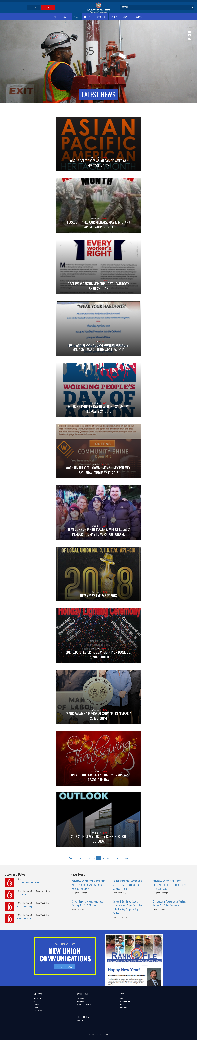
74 (99, 858)
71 (85, 858)
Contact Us (37, 998)
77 (113, 858)
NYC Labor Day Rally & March (28, 882)
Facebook (80, 998)
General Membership (24, 906)
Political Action (39, 1010)
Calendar (114, 17)
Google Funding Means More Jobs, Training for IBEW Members (87, 903)
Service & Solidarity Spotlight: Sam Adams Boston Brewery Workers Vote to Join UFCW (88, 884)
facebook (189, 31)
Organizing (138, 17)
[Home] (98, 7)
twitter (189, 34)
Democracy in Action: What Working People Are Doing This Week (169, 903)
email (189, 38)
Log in (34, 7)
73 (94, 858)
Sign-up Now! (65, 967)
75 (104, 858)
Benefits (87, 17)
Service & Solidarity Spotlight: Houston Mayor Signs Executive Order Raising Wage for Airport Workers (127, 907)
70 (80, 858)
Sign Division (21, 894)
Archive (123, 1004)
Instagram (80, 1001)
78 (118, 858)
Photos (36, 1004)
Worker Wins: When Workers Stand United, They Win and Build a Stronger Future (129, 884)
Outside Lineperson (24, 918)
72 (90, 858)
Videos (36, 1007)
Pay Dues (48, 7)
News (76, 17)
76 (108, 858)
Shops (125, 17)
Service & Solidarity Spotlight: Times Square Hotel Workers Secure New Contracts (169, 884)
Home (55, 17)
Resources (101, 17)
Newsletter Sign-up (84, 1004)
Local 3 (65, 17)
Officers (36, 1001)
